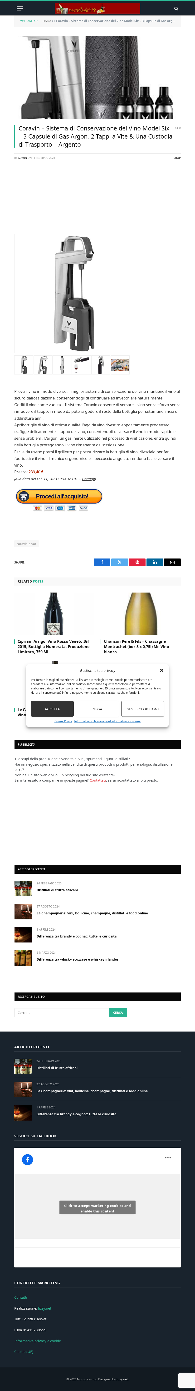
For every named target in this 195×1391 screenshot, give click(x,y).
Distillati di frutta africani (57, 890)
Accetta (52, 708)
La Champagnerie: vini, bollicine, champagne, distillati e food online (92, 913)
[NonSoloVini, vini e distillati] (97, 8)
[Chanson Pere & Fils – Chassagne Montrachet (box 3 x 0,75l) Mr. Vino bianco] (141, 614)
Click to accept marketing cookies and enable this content (97, 1208)
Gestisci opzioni (143, 708)
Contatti (20, 1297)
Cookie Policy (63, 721)
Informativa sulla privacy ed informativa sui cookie (107, 721)
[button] (161, 670)
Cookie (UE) (23, 1351)
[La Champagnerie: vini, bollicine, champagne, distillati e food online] (23, 911)
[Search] (175, 8)
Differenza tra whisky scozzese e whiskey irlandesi (78, 959)
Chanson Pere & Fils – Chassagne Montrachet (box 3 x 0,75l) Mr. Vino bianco (136, 646)
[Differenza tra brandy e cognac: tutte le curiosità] (23, 934)
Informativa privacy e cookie (37, 1340)
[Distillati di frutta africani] (23, 888)
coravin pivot (26, 544)
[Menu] (20, 8)
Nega (97, 708)
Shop (177, 158)
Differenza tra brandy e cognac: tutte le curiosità (77, 936)
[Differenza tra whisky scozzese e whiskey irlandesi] (23, 958)
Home (47, 21)
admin (22, 158)
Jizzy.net (44, 1308)
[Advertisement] (97, 200)
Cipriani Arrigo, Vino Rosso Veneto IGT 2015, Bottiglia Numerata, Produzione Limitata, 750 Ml (54, 646)
